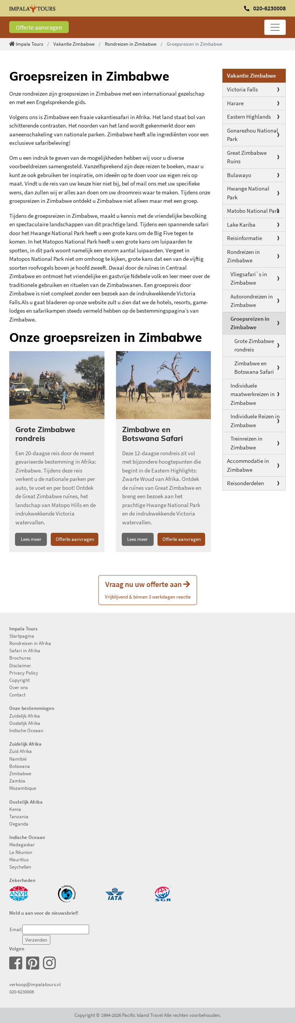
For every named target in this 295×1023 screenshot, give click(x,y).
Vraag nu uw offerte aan (148, 589)
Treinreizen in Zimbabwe (246, 443)
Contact (17, 694)
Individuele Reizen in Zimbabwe (255, 421)
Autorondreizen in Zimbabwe (251, 301)
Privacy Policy (23, 673)
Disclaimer (20, 665)
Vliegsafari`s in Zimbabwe (248, 278)
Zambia (17, 781)
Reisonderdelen (245, 483)
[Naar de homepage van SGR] (162, 893)
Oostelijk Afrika (24, 723)
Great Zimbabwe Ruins (247, 157)
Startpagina (21, 636)
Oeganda (18, 824)
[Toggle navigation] (275, 27)
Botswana (19, 766)
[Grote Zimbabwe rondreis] (56, 385)
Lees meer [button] (31, 539)
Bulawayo (239, 175)
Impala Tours (29, 44)
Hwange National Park (248, 193)
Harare (235, 103)
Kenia (15, 809)
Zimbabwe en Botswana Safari (254, 368)
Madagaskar (22, 844)
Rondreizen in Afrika (30, 643)
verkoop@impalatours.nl (35, 984)
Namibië (18, 759)
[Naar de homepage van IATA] (114, 893)
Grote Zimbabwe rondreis (254, 345)
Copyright (19, 680)
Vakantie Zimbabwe (74, 44)
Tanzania (18, 816)
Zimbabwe (20, 773)
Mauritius (18, 859)
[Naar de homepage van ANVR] (18, 893)
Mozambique (22, 788)
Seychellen (20, 867)
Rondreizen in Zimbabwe (130, 44)
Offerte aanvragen (39, 27)
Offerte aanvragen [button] (75, 539)
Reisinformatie (244, 238)
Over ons (18, 687)
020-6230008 (21, 991)
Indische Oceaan (26, 730)
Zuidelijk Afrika (24, 716)
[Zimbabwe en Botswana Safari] (163, 385)
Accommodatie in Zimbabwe (248, 465)
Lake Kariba (241, 224)
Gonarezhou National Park (252, 135)
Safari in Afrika (24, 650)
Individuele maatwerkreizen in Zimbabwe (252, 394)
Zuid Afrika (20, 751)
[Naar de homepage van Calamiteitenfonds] (66, 893)
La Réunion (20, 852)
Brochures (20, 658)
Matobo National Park (253, 210)
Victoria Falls (242, 89)
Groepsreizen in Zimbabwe (249, 323)
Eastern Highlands (249, 116)
